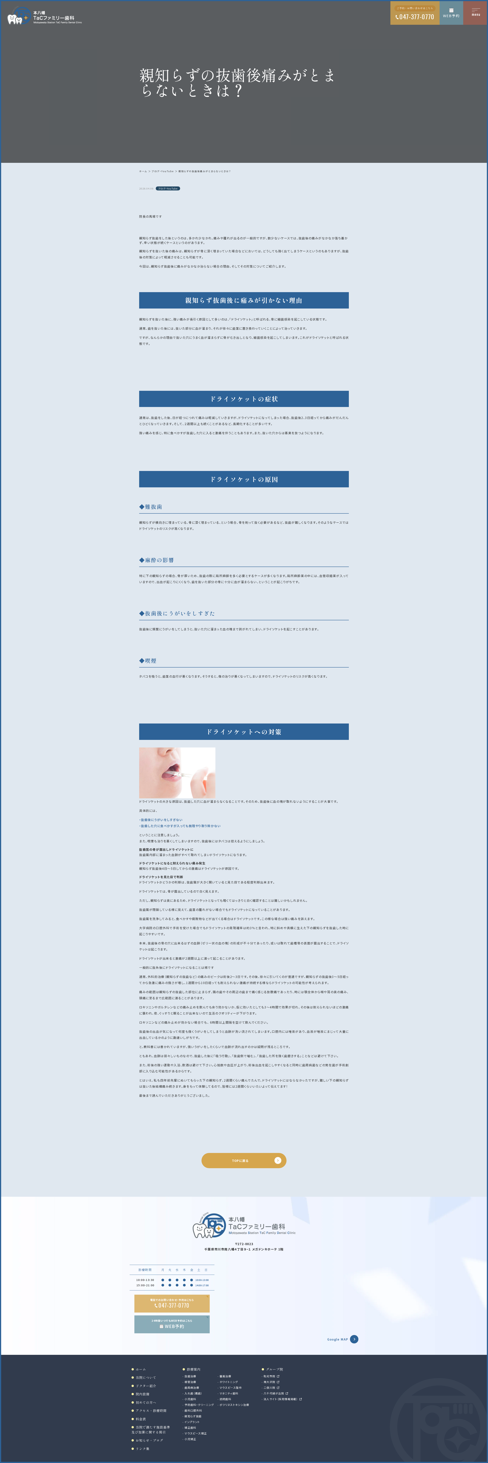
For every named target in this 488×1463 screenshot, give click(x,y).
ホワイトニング (229, 1382)
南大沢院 (269, 1382)
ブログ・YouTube (163, 171)
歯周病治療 (192, 1387)
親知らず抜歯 (193, 1416)
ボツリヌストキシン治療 (234, 1405)
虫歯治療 (190, 1376)
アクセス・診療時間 (151, 1410)
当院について (146, 1377)
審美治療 (225, 1376)
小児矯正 (190, 1439)
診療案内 (194, 1369)
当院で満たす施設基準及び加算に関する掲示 (151, 1429)
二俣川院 (269, 1387)
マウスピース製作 (231, 1387)
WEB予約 (451, 15)
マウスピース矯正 (196, 1433)
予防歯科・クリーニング (199, 1405)
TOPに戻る (240, 1160)
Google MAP (337, 1339)
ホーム (143, 171)
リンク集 (142, 1448)
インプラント (192, 1422)
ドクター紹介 (146, 1385)
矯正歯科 (190, 1427)
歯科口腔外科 (193, 1410)
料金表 (141, 1419)
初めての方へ (146, 1402)
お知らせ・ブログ (149, 1440)
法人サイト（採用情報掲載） (281, 1399)
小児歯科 (190, 1399)
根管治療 (190, 1382)
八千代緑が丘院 (274, 1393)
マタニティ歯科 (229, 1393)
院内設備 (142, 1394)
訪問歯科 (225, 1399)
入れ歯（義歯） (193, 1393)
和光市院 (269, 1376)
